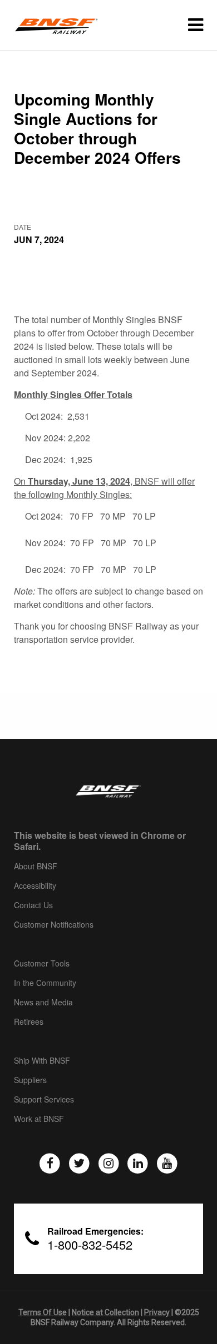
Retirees (28, 1022)
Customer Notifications (53, 925)
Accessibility (35, 886)
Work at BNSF (39, 1119)
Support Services (44, 1100)
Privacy (157, 1312)
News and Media (43, 1003)
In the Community (45, 983)
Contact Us (33, 905)
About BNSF (35, 867)
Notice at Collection (105, 1312)
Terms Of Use (42, 1312)
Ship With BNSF (42, 1061)
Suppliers (30, 1080)
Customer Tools (42, 964)
